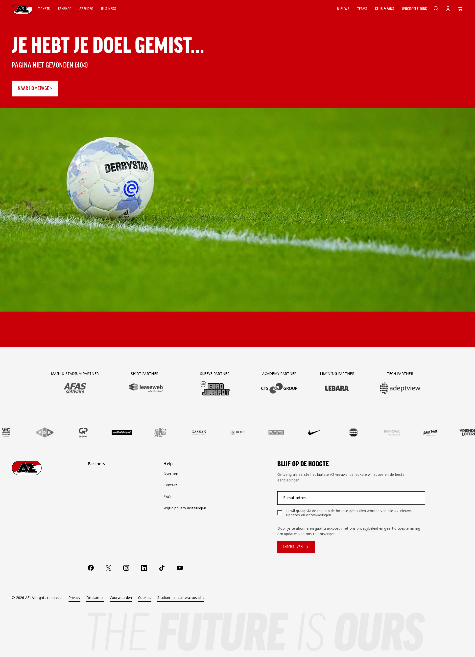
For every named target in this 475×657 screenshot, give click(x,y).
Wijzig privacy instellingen (185, 508)
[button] (44, 9)
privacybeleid (367, 528)
